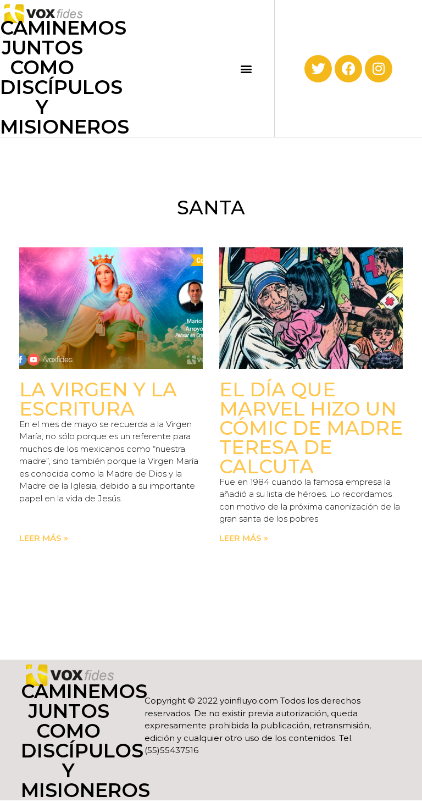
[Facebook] (348, 68)
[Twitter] (318, 68)
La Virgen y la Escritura (98, 399)
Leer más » (43, 538)
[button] (246, 68)
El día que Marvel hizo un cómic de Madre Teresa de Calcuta (311, 428)
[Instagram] (378, 68)
